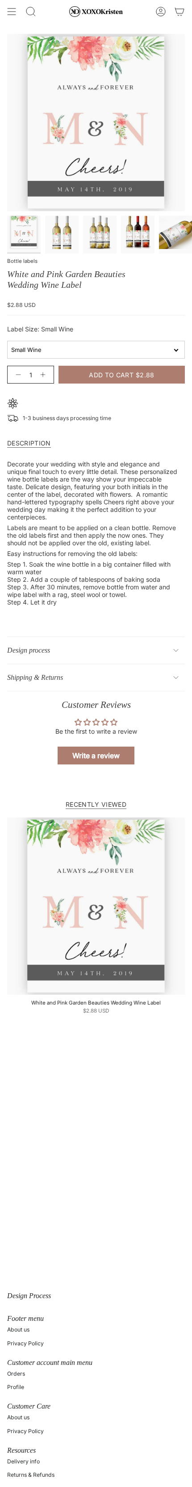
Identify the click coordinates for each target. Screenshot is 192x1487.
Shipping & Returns (35, 677)
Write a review (96, 755)
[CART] (179, 11)
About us (18, 1329)
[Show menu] (12, 11)
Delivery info (23, 1461)
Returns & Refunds (30, 1474)
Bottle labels (22, 261)
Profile (15, 1387)
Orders (16, 1373)
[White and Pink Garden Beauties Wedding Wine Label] (96, 906)
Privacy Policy (25, 1343)
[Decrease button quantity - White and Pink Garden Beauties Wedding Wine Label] (16, 375)
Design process (28, 650)
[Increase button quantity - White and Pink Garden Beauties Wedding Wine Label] (44, 375)
